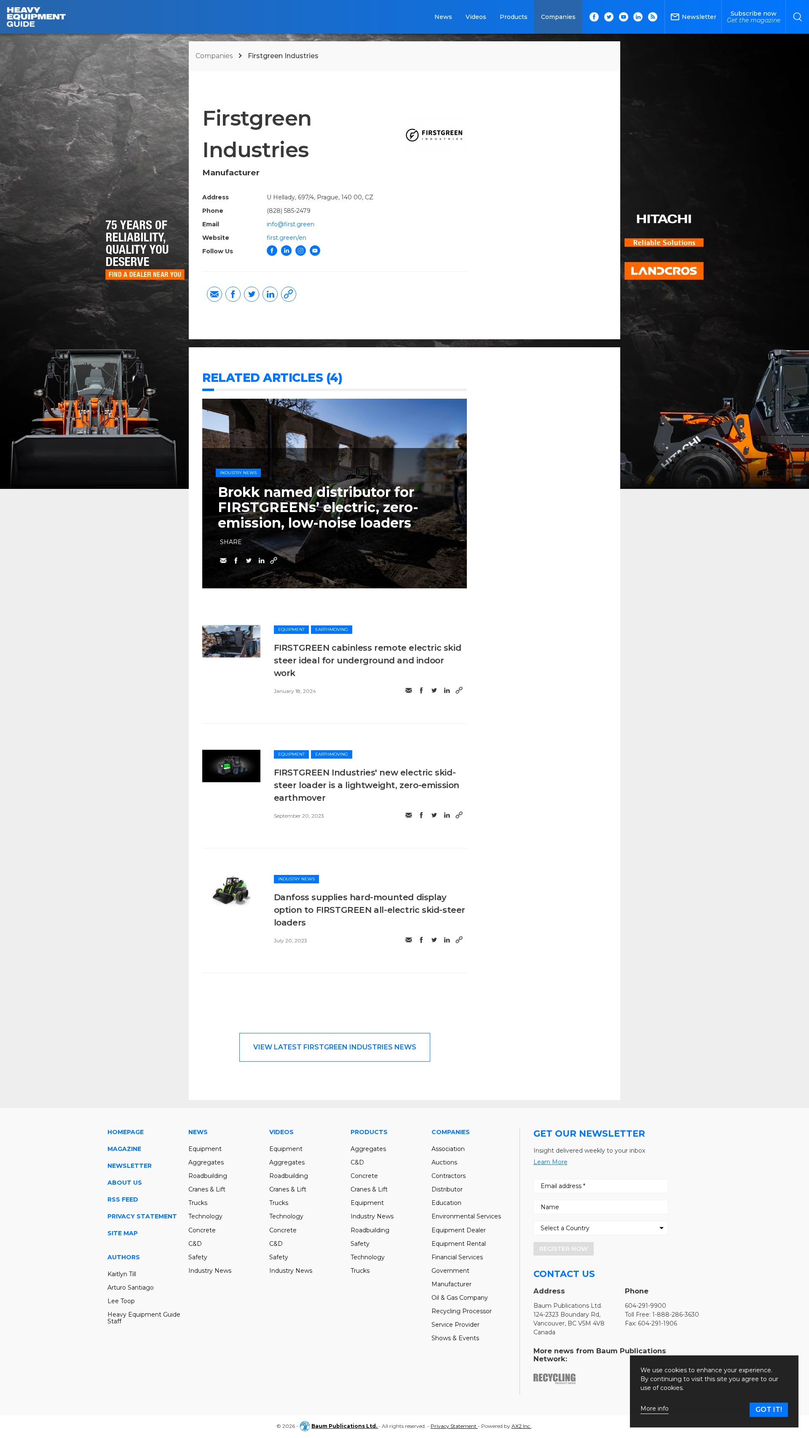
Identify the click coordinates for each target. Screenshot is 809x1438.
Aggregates (206, 1162)
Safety (197, 1257)
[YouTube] (315, 250)
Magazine (124, 1149)
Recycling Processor (461, 1311)
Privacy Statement (142, 1216)
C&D (195, 1243)
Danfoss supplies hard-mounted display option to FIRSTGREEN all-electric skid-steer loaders (369, 910)
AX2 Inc (521, 1426)
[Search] (797, 17)
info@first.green (290, 224)
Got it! (768, 1410)
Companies (558, 17)
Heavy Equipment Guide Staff (143, 1318)
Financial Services (457, 1257)
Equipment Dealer (458, 1230)
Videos (476, 17)
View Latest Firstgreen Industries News (334, 1047)
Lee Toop (121, 1301)
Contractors (448, 1175)
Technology (205, 1216)
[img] (231, 641)
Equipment (291, 629)
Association (448, 1149)
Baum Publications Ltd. (344, 1426)
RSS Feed (122, 1199)
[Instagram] (300, 250)
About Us (124, 1182)
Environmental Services (466, 1216)
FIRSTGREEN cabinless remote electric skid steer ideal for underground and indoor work (367, 660)
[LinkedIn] (286, 250)
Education (446, 1202)
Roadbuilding (207, 1175)
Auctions (444, 1162)
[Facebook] (272, 250)
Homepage (125, 1132)
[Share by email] (214, 294)
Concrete (202, 1230)
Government (450, 1270)
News (443, 17)
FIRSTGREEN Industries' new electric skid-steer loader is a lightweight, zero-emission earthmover (366, 785)
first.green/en (286, 237)
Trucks (197, 1202)
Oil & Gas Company (459, 1297)
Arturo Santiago (130, 1287)
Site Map (122, 1233)
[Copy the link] (288, 294)
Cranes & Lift (206, 1189)
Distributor (447, 1189)
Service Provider (455, 1324)
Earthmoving (331, 629)
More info (654, 1408)
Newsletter (129, 1165)
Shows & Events (455, 1338)
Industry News (238, 472)
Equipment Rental (458, 1243)
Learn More (550, 1162)
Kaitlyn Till (121, 1274)
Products (514, 17)
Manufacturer (451, 1284)
